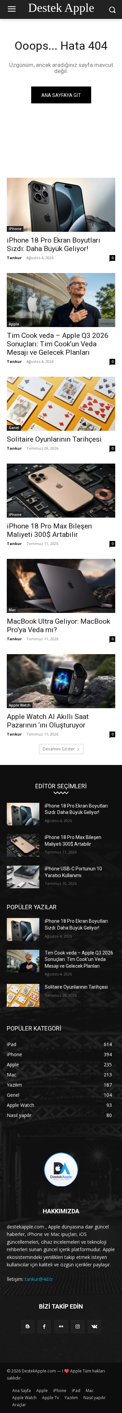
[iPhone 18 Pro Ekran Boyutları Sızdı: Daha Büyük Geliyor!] (61, 205)
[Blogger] (27, 1326)
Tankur (14, 257)
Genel (14, 427)
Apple (14, 324)
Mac (12, 610)
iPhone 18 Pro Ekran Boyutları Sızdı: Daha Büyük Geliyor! (53, 244)
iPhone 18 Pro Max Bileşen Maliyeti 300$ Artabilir (49, 530)
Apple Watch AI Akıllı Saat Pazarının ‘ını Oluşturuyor (48, 721)
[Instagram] (77, 1326)
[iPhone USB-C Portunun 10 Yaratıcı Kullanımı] (23, 877)
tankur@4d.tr (39, 1279)
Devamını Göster (59, 749)
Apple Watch (19, 705)
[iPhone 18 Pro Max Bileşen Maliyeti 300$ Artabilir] (61, 491)
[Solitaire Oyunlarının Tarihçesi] (61, 404)
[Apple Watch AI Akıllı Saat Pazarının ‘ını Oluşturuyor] (61, 681)
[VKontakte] (94, 1326)
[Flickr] (60, 1326)
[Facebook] (44, 1326)
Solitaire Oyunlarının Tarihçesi (54, 439)
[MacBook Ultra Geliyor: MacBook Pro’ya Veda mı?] (61, 586)
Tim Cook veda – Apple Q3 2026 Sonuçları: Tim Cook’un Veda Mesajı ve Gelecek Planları (57, 343)
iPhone (15, 228)
